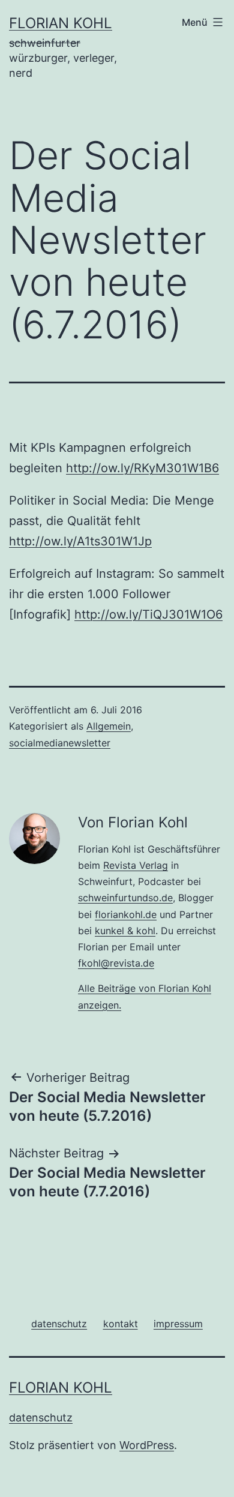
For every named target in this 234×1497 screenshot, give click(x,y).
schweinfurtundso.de (125, 898)
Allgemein (108, 726)
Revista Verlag (135, 865)
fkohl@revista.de (116, 963)
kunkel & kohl (125, 931)
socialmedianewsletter (59, 743)
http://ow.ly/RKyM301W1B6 (142, 468)
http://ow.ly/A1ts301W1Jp (80, 541)
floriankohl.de (126, 914)
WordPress (146, 1445)
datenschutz (41, 1417)
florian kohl (60, 23)
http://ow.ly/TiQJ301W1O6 (148, 614)
